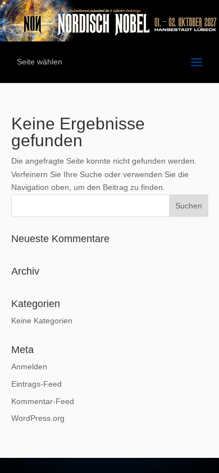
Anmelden (29, 366)
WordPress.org (38, 418)
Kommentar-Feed (42, 401)
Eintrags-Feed (36, 383)
